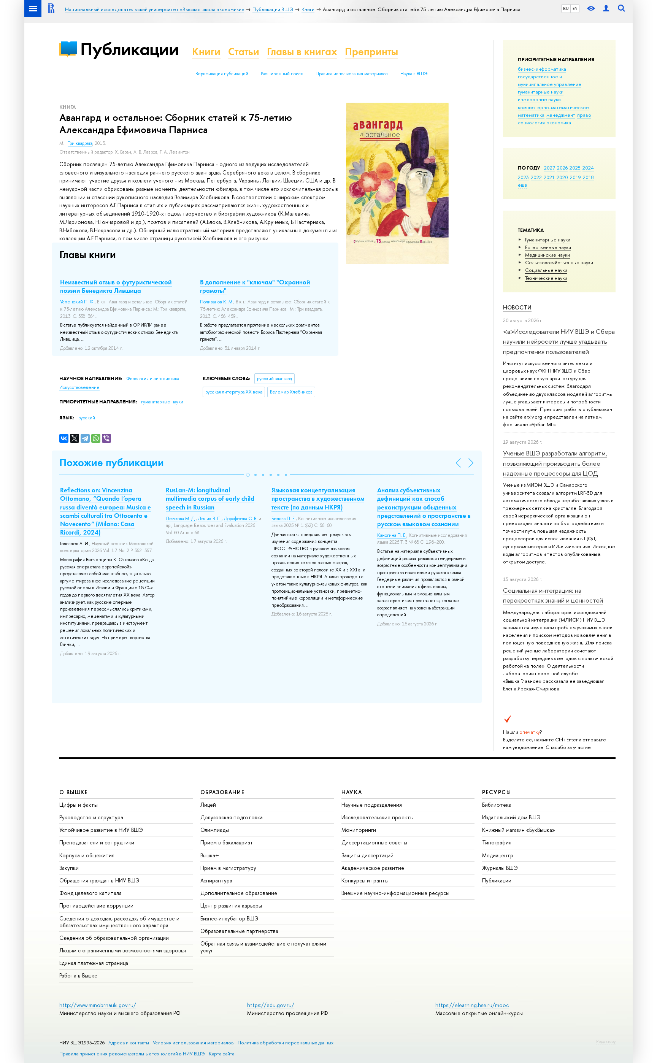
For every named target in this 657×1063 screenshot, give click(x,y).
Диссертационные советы (374, 842)
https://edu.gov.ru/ (270, 1005)
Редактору (606, 1041)
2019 (575, 177)
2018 (588, 177)
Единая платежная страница (93, 962)
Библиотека (496, 804)
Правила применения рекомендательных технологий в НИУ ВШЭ (132, 1053)
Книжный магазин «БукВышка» (518, 829)
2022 (536, 177)
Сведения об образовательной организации (114, 937)
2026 (562, 167)
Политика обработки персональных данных (285, 1042)
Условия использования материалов (193, 1042)
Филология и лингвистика (152, 379)
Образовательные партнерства (239, 930)
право (584, 114)
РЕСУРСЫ (496, 792)
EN (575, 8)
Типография (496, 842)
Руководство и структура (91, 817)
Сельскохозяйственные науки (559, 262)
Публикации (129, 48)
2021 (549, 177)
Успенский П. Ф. (77, 302)
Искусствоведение (79, 387)
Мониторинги (358, 829)
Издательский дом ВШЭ (511, 817)
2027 (549, 167)
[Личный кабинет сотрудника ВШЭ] (606, 8)
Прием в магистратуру (228, 867)
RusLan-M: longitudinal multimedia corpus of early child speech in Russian (210, 498)
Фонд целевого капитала (90, 892)
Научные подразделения (371, 804)
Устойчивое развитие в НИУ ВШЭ (101, 829)
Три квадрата (80, 143)
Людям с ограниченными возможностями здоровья (122, 950)
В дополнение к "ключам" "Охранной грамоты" (255, 286)
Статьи (243, 51)
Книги (206, 51)
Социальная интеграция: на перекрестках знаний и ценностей (553, 595)
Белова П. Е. (283, 519)
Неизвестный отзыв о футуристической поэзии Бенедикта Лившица (116, 286)
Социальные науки (546, 270)
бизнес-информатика (542, 68)
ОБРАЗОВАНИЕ (222, 792)
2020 (562, 177)
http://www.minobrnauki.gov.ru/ (97, 1005)
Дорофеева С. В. (240, 519)
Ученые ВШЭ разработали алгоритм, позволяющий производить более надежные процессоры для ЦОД (555, 463)
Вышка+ (209, 855)
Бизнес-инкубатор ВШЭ (229, 918)
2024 (588, 167)
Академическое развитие (372, 867)
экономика (559, 122)
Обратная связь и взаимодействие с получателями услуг (263, 947)
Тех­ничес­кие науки (546, 277)
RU (566, 8)
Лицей (208, 804)
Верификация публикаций (221, 74)
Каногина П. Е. (391, 535)
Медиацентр (497, 855)
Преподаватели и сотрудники (96, 842)
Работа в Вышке (78, 975)
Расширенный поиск (282, 74)
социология (531, 122)
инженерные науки (539, 99)
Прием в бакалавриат (226, 842)
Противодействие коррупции (96, 905)
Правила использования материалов (352, 74)
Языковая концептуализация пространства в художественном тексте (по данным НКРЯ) (317, 498)
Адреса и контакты (128, 1042)
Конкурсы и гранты (365, 880)
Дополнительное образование (238, 892)
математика (531, 114)
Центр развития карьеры (231, 905)
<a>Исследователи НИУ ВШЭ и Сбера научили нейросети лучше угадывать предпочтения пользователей (559, 341)
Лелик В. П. (210, 519)
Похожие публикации (111, 462)
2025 (575, 167)
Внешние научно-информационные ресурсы (395, 892)
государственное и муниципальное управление (549, 80)
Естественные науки (548, 247)
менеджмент (560, 114)
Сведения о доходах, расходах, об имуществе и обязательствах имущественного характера (119, 922)
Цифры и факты (78, 804)
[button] (248, 475)
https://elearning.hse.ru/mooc (472, 1005)
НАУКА (351, 792)
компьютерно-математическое (553, 107)
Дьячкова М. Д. (181, 519)
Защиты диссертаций (367, 855)
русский (86, 418)
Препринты (371, 51)
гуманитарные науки (540, 91)
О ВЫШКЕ (73, 792)
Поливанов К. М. (216, 302)
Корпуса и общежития (86, 855)
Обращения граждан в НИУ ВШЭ (99, 880)
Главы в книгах (302, 51)
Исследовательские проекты (377, 817)
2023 (523, 177)
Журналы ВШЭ (500, 867)
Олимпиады (214, 829)
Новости (517, 307)
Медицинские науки (547, 254)
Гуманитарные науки (547, 239)
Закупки (69, 867)
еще (522, 184)
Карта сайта (221, 1053)
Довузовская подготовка (231, 817)
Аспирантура (216, 880)
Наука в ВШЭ (413, 74)
